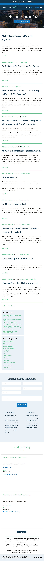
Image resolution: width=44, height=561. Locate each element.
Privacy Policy (11, 557)
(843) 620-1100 (22, 4)
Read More (5, 56)
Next (12, 306)
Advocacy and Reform (8, 341)
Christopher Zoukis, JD (7, 32)
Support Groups (7, 367)
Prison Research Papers (9, 362)
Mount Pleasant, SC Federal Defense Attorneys (17, 495)
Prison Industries (7, 355)
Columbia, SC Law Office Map (10, 474)
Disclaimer (4, 557)
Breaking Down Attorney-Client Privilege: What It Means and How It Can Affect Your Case (12, 328)
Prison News (6, 360)
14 (9, 306)
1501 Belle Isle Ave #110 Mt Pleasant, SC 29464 (14, 501)
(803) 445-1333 (6, 509)
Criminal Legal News (8, 346)
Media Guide (19, 557)
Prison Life (5, 358)
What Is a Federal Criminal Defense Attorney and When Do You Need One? (12, 323)
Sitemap (24, 557)
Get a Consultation (22, 21)
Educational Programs (8, 348)
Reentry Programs (7, 365)
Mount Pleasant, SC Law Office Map (11, 511)
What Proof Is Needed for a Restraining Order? (10, 332)
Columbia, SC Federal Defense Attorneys (15, 457)
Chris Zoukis (5, 86)
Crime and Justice (25, 32)
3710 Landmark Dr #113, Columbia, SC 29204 (14, 464)
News (4, 353)
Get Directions (7, 467)
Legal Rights (24, 62)
